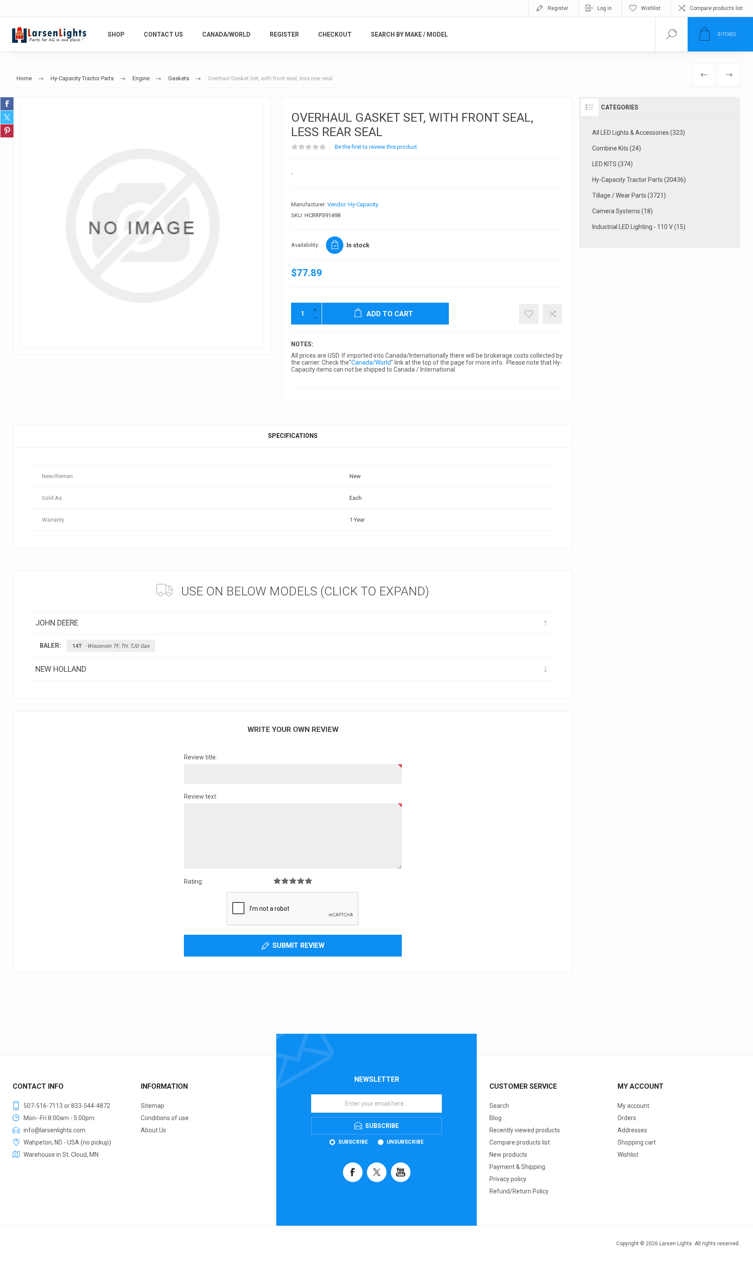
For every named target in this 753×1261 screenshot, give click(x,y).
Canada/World (371, 362)
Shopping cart (636, 1142)
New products (508, 1154)
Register (558, 8)
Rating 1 (277, 881)
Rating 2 (285, 881)
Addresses (632, 1130)
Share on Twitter (7, 117)
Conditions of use (165, 1117)
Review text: (200, 796)
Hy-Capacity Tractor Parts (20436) (639, 179)
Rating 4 (301, 881)
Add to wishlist (529, 314)
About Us (153, 1130)
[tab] (293, 436)
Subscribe (353, 1142)
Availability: (305, 245)
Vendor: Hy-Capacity (352, 204)
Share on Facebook (7, 103)
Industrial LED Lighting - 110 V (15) (638, 226)
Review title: (200, 757)
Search (499, 1105)
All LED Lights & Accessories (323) (638, 132)
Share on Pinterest (7, 130)
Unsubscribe (405, 1142)
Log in (604, 8)
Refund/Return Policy (519, 1191)
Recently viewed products (524, 1130)
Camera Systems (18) (622, 211)
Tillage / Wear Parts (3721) (629, 195)
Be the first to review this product (376, 147)
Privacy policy (507, 1179)
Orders (626, 1117)
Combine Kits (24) (616, 148)
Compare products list (716, 8)
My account (633, 1105)
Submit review (298, 945)
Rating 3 (293, 881)
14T (110, 646)
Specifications (293, 435)
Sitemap (152, 1105)
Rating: (193, 881)
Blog (495, 1117)
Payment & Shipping (517, 1166)
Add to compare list (552, 314)
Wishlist (627, 1154)
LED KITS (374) (612, 164)
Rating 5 (308, 881)
